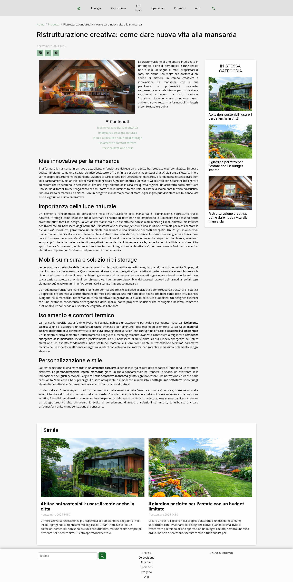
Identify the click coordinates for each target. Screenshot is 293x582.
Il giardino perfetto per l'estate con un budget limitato (226, 166)
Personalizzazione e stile (117, 148)
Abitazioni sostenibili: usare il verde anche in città (230, 116)
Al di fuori (138, 8)
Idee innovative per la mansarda (117, 127)
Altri (197, 8)
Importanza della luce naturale (117, 133)
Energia (96, 8)
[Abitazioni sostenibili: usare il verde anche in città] (230, 93)
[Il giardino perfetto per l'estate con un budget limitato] (230, 141)
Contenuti (119, 121)
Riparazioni (158, 8)
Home (40, 24)
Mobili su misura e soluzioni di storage (117, 138)
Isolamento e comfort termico (117, 143)
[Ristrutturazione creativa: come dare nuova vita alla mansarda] (230, 193)
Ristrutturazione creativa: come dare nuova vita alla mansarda (228, 217)
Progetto (179, 8)
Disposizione (118, 8)
